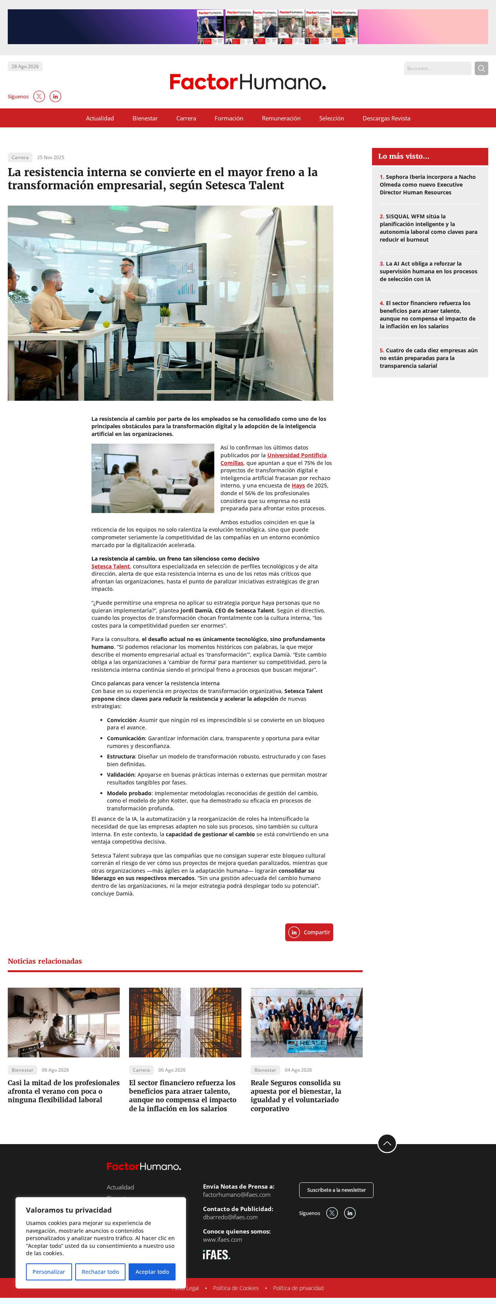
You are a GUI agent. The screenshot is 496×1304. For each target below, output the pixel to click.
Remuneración (281, 118)
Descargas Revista (386, 118)
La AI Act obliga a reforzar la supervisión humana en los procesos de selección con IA (428, 271)
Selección (331, 118)
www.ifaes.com (222, 1239)
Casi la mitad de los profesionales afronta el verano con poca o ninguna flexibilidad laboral (64, 1091)
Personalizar (49, 1271)
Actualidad (100, 118)
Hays (298, 485)
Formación (229, 118)
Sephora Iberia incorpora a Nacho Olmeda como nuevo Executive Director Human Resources (428, 184)
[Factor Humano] (248, 82)
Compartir (317, 932)
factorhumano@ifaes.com (236, 1194)
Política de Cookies (236, 1288)
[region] (101, 1243)
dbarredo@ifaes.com (230, 1217)
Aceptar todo (152, 1271)
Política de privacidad (298, 1288)
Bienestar (145, 118)
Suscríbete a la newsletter (336, 1189)
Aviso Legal (185, 1288)
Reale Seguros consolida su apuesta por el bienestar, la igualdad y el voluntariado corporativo (296, 1096)
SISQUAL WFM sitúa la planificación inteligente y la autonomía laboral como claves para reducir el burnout (428, 228)
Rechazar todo (100, 1271)
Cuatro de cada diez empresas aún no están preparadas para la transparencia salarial (429, 358)
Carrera (186, 118)
